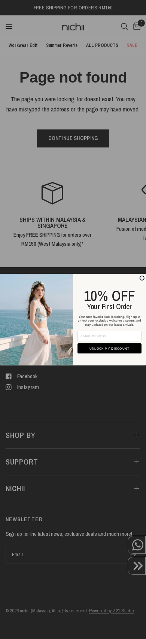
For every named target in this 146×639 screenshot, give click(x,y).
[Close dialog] (142, 277)
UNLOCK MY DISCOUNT (109, 348)
